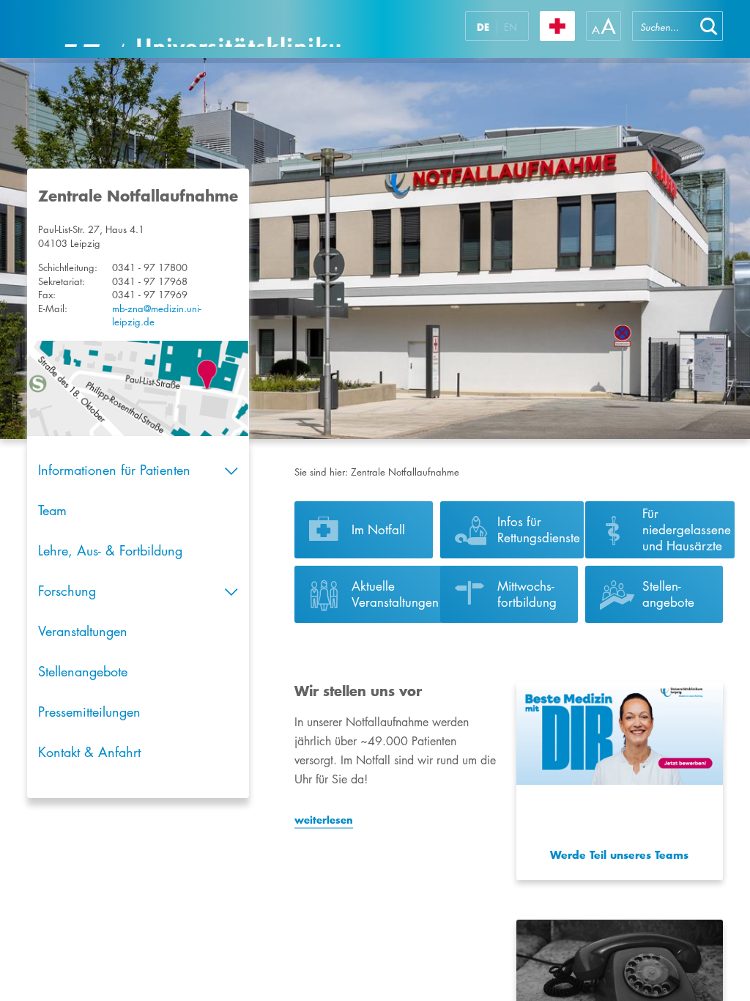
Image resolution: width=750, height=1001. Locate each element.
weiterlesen (323, 820)
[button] (709, 26)
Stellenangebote (82, 671)
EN (510, 27)
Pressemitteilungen (89, 711)
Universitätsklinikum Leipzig (202, 29)
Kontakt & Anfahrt (89, 752)
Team (52, 510)
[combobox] (663, 26)
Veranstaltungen (82, 631)
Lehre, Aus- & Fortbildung (110, 550)
